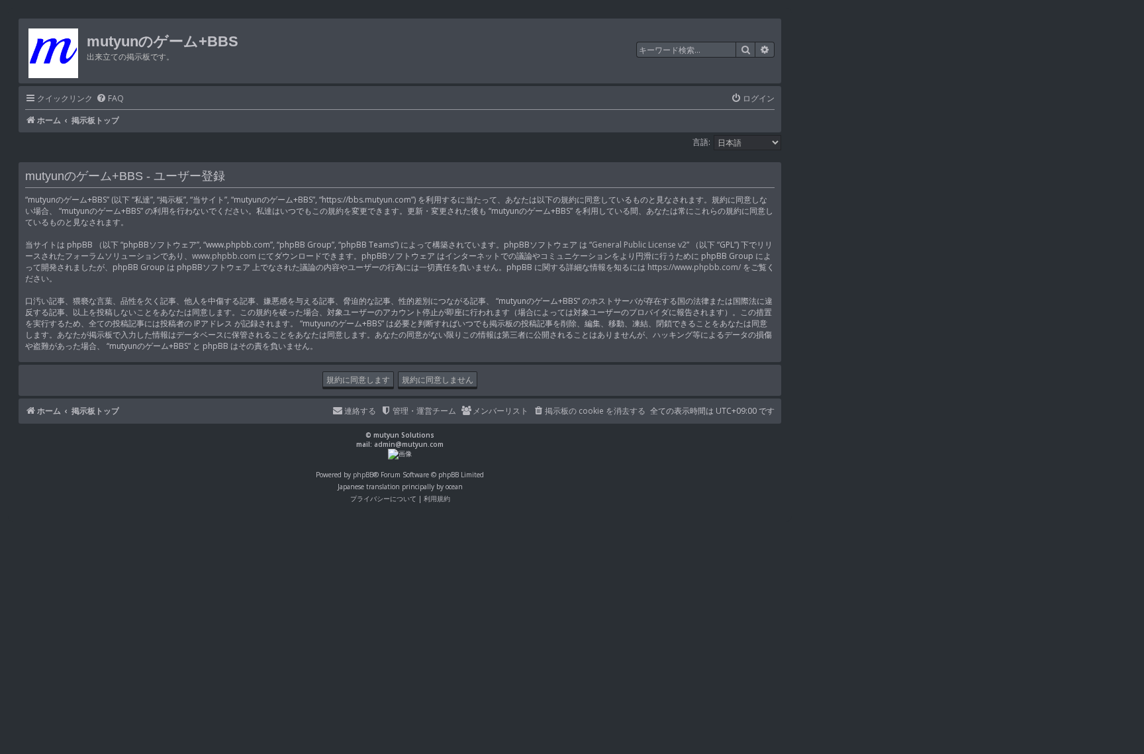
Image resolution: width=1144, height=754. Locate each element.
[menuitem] (110, 99)
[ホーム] (54, 51)
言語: (701, 142)
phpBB (363, 474)
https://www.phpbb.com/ (694, 267)
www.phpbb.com (224, 255)
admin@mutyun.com (409, 444)
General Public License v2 (639, 244)
